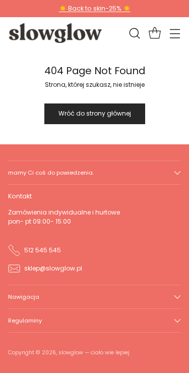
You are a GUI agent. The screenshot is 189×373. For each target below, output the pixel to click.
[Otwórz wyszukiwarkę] (134, 33)
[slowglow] (56, 32)
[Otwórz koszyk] (154, 33)
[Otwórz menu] (174, 33)
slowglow (70, 352)
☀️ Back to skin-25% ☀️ (95, 8)
